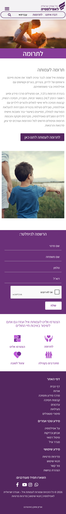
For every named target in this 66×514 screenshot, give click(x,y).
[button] (7, 8)
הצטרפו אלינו (17, 347)
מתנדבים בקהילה (48, 363)
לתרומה (48, 346)
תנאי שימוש (35, 496)
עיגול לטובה (17, 363)
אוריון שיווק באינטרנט (33, 506)
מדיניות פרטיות (20, 496)
